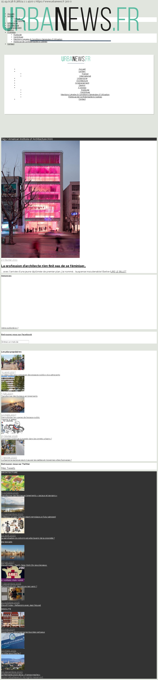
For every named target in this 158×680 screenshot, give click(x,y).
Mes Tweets (8, 468)
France (17, 18)
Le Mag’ (10, 16)
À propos (11, 32)
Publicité (18, 34)
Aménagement (14, 28)
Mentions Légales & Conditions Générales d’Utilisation (38, 39)
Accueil (10, 14)
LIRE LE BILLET (118, 271)
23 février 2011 (9, 260)
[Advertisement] (79, 127)
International (19, 21)
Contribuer (18, 37)
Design (10, 30)
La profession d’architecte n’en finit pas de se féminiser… (43, 266)
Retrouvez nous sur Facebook (16, 334)
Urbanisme (12, 23)
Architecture (13, 25)
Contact (10, 44)
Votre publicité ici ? (9, 328)
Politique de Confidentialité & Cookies (30, 41)
